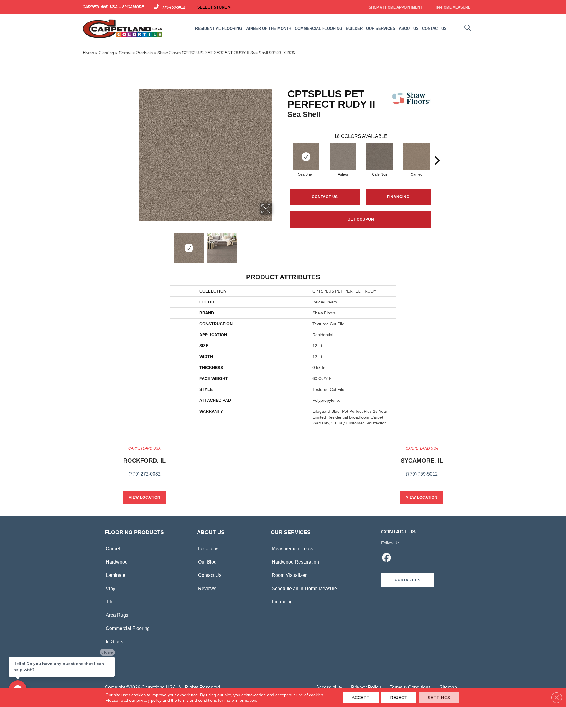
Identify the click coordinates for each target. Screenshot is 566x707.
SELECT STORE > (214, 7)
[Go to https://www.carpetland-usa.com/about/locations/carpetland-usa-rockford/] (144, 464)
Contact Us (325, 197)
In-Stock (114, 641)
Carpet (125, 52)
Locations (208, 548)
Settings (439, 697)
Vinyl (111, 588)
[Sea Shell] (306, 157)
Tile (109, 601)
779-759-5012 (172, 7)
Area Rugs (117, 615)
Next (276, 245)
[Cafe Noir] (379, 157)
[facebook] (386, 558)
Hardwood (117, 561)
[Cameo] (416, 157)
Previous (135, 245)
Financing (282, 601)
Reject (398, 697)
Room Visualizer (289, 575)
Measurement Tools (292, 548)
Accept (360, 697)
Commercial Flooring (128, 628)
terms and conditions (197, 700)
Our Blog (207, 561)
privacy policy (149, 700)
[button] (407, 580)
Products (144, 52)
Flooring (106, 52)
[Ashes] (343, 157)
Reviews (207, 588)
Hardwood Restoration (295, 561)
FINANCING (398, 197)
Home (88, 52)
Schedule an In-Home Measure (304, 588)
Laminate (115, 575)
